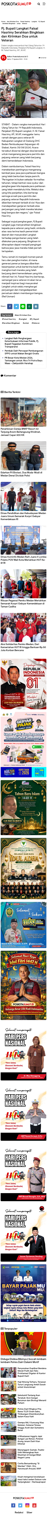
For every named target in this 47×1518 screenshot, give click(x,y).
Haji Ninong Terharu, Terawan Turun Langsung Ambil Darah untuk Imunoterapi (32, 1384)
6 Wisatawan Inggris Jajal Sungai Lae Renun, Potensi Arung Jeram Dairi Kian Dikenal (30, 1440)
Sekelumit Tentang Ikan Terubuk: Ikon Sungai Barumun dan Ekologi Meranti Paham (32, 1399)
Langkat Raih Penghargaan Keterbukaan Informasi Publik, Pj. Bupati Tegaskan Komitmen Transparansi (22, 342)
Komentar (43, 58)
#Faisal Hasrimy (9, 319)
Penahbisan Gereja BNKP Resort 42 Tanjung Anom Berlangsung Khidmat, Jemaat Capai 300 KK (21, 432)
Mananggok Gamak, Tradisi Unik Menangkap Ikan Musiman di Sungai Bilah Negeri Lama (31, 1454)
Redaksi (19, 1512)
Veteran (24, 23)
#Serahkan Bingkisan (11, 323)
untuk (18, 23)
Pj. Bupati (42, 21)
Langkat (34, 21)
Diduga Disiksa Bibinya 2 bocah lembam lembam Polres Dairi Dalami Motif (23, 1361)
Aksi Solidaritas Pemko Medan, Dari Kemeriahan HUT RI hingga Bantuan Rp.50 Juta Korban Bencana (23, 647)
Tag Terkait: (7, 315)
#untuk (26, 323)
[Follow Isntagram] (27, 1505)
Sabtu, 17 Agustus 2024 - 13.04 (17, 59)
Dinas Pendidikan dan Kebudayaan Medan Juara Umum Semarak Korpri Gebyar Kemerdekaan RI (23, 516)
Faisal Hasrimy (25, 21)
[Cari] (39, 4)
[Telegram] (36, 306)
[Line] (22, 306)
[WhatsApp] (29, 306)
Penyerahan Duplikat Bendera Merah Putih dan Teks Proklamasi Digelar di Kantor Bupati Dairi (32, 1372)
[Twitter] (16, 306)
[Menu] (45, 4)
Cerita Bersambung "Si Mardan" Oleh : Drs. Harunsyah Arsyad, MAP (29, 1466)
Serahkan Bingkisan (8, 23)
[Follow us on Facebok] (13, 1505)
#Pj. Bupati (34, 319)
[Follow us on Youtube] (34, 1505)
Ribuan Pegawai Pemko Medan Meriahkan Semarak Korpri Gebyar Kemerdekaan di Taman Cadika (23, 603)
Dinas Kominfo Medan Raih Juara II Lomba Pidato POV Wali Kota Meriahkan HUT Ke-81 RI (23, 559)
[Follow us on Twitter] (20, 1505)
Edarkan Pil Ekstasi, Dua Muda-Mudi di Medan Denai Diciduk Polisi (21, 474)
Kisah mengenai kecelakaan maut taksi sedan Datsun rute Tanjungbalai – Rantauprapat (32, 1479)
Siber (29, 1512)
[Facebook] (9, 306)
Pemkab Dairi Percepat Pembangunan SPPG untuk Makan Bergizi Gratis (24, 352)
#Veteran (36, 323)
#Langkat (23, 319)
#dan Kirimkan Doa (23, 315)
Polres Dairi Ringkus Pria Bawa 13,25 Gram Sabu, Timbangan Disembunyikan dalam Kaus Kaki (31, 1413)
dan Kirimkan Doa (13, 21)
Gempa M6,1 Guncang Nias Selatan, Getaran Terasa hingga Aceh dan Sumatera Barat (31, 1426)
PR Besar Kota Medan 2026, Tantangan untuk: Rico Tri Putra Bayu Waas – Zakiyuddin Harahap (23, 360)
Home (3, 21)
